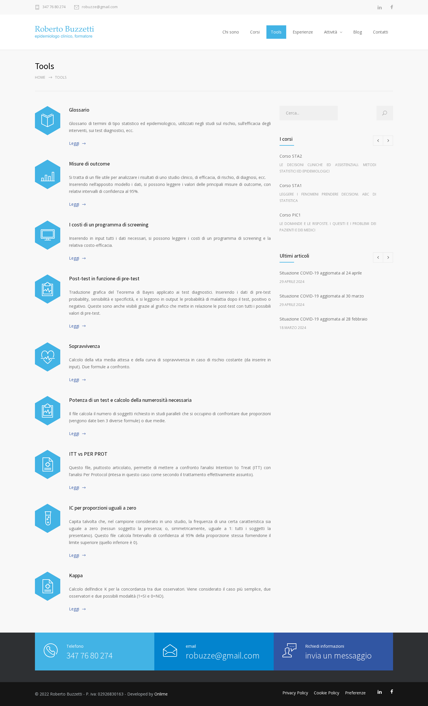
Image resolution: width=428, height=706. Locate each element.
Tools (276, 32)
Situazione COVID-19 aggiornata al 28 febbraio (323, 319)
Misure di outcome (89, 163)
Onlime (161, 694)
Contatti (380, 32)
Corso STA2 (328, 163)
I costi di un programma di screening (108, 224)
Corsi (255, 32)
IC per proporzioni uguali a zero (102, 507)
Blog (357, 32)
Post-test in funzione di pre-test (104, 278)
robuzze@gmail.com (100, 7)
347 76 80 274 (54, 7)
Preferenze (355, 693)
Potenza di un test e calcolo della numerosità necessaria (130, 400)
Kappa (76, 575)
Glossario (79, 109)
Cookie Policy (326, 693)
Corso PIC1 (328, 222)
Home (40, 77)
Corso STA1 (328, 193)
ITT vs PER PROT (88, 453)
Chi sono (230, 32)
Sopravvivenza (84, 346)
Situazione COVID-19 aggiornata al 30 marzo (322, 296)
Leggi (74, 143)
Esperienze (303, 32)
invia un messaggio (338, 655)
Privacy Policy (295, 693)
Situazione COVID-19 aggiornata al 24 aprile (321, 273)
